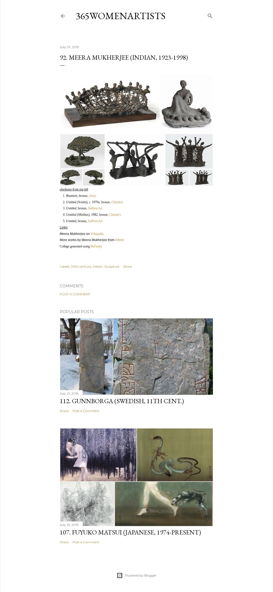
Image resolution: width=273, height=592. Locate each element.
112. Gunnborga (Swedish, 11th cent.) (122, 401)
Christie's (117, 202)
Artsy (92, 196)
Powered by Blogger (140, 575)
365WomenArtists (121, 16)
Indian (98, 266)
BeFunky (96, 246)
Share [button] (127, 266)
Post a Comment (75, 294)
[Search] (210, 15)
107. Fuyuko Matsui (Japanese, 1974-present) (130, 532)
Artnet (119, 240)
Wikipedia (97, 234)
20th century (81, 266)
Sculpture (111, 266)
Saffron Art (95, 208)
